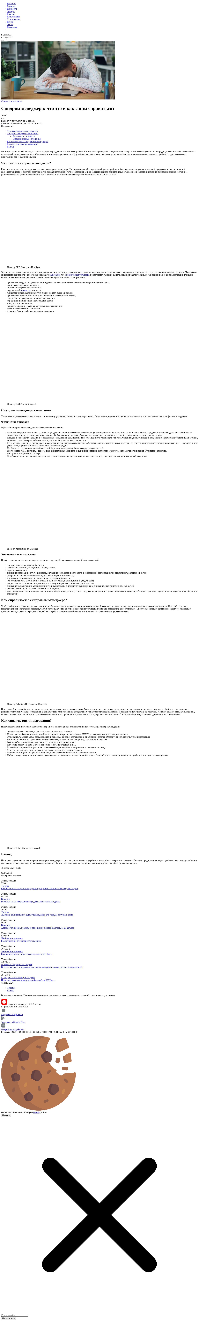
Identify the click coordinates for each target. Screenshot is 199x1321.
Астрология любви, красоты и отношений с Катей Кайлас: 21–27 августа (37, 928)
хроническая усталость (77, 275)
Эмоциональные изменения (26, 139)
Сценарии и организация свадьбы (18, 977)
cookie (36, 1112)
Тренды (11, 11)
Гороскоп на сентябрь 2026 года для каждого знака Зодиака (30, 901)
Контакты (12, 27)
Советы (11, 987)
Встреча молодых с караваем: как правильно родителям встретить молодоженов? (41, 967)
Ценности (12, 9)
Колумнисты (13, 16)
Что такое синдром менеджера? (22, 131)
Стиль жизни (13, 19)
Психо (10, 22)
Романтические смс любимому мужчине (21, 941)
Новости (11, 3)
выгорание (55, 275)
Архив (10, 990)
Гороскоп (11, 6)
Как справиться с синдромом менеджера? (27, 141)
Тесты (10, 24)
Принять (6, 1115)
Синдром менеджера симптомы (22, 133)
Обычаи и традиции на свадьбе (16, 964)
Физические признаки (24, 136)
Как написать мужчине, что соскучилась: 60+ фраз (26, 954)
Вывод (10, 146)
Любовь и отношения (12, 938)
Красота (11, 14)
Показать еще (8, 1318)
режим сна (26, 290)
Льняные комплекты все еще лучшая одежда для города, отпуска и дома (37, 914)
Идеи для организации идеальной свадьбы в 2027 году (28, 980)
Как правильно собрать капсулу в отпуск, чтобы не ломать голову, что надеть (39, 888)
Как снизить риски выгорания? (22, 144)
